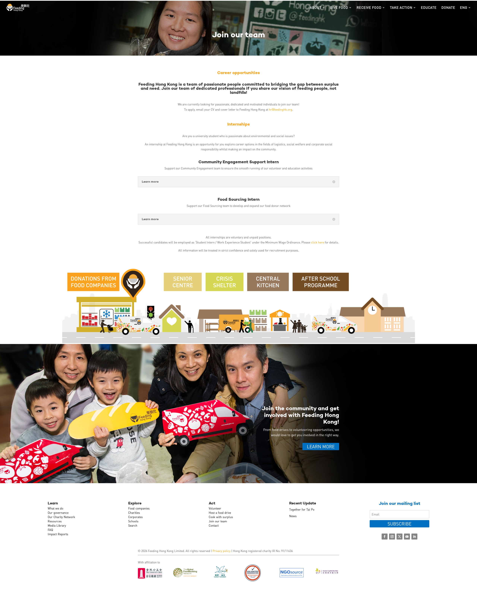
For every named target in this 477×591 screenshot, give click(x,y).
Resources (55, 521)
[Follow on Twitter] (399, 537)
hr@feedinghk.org (280, 109)
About (315, 8)
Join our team (218, 521)
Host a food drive (220, 513)
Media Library (57, 525)
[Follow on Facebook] (385, 537)
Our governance (58, 513)
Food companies (139, 508)
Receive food (369, 8)
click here (317, 242)
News (293, 516)
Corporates (135, 517)
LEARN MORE (321, 446)
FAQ (50, 530)
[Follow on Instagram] (392, 537)
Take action (401, 8)
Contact (214, 525)
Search (132, 525)
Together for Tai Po (301, 509)
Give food (339, 8)
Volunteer (215, 508)
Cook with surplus (221, 517)
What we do (55, 508)
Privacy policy (221, 551)
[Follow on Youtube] (407, 537)
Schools (133, 521)
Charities (134, 513)
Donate (448, 8)
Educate (429, 8)
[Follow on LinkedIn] (414, 537)
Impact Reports (58, 534)
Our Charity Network (61, 517)
